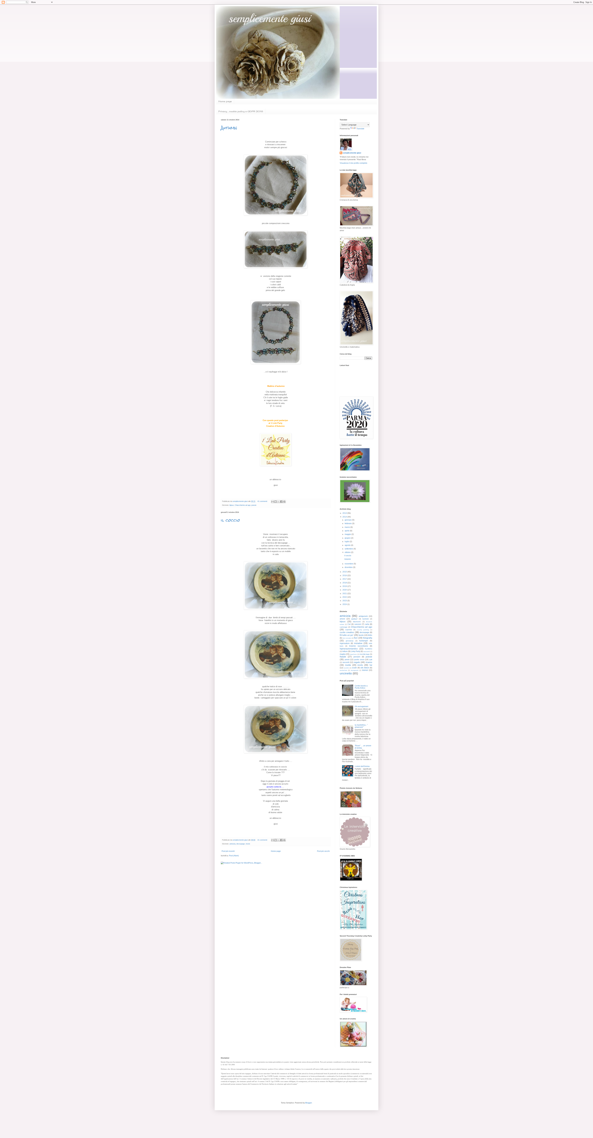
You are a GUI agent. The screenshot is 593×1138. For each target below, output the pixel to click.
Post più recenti (228, 851)
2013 (345, 513)
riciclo (248, 844)
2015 (345, 572)
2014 (345, 517)
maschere (353, 654)
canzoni (357, 624)
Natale (343, 656)
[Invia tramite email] (272, 501)
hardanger (363, 641)
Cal (349, 624)
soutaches (343, 670)
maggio (348, 534)
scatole (346, 668)
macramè (366, 651)
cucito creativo (347, 632)
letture (345, 651)
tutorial (365, 670)
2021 (345, 593)
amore (342, 619)
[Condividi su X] (278, 501)
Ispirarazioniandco (349, 648)
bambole (365, 619)
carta (367, 624)
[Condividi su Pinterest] (284, 501)
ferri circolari (347, 638)
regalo (357, 662)
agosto (348, 545)
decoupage (240, 844)
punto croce (359, 659)
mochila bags (365, 654)
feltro (370, 635)
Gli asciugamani (361, 706)
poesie (253, 505)
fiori (355, 638)
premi (347, 659)
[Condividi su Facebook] (281, 501)
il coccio (230, 520)
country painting (363, 630)
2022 (345, 597)
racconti (346, 662)
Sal (370, 665)
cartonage (343, 627)
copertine (348, 630)
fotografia (367, 638)
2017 (345, 579)
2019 (345, 586)
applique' (354, 619)
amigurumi (363, 616)
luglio (347, 541)
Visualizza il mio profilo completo (353, 163)
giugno (348, 538)
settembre (349, 549)
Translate (360, 129)
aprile (347, 531)
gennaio (348, 520)
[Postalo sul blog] (275, 501)
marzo (347, 527)
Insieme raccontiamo (358, 646)
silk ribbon (364, 668)
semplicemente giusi (352, 153)
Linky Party (355, 651)
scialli (354, 668)
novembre (349, 564)
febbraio (348, 523)
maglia (342, 654)
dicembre (349, 567)
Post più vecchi (323, 851)
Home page (225, 101)
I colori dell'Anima (362, 766)
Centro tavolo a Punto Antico (361, 687)
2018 (345, 583)
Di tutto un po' (346, 635)
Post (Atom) (234, 856)
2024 (345, 604)
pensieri (356, 657)
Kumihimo (368, 649)
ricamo (369, 662)
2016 (345, 575)
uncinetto (346, 673)
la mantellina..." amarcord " (361, 726)
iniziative (358, 643)
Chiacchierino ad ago (242, 505)
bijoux (231, 505)
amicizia (232, 844)
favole (361, 635)
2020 (345, 590)
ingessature (345, 643)
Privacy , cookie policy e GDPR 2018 (240, 111)
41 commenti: (262, 501)
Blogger (308, 1103)
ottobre (348, 552)
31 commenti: (262, 840)
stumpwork (354, 670)
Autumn (229, 127)
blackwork (357, 622)
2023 (345, 601)
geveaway (349, 641)
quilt (370, 659)
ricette (348, 665)
